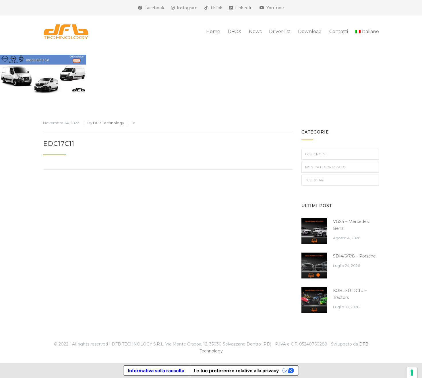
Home (213, 31)
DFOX (234, 31)
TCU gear (314, 180)
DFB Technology (108, 123)
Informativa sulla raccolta (156, 370)
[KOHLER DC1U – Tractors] (314, 300)
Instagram (186, 8)
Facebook (153, 8)
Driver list (280, 31)
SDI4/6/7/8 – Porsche (354, 256)
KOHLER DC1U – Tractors (350, 294)
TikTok (215, 8)
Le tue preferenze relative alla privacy (236, 370)
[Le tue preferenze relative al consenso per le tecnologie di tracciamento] (411, 372)
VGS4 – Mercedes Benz (351, 225)
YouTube (274, 8)
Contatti (338, 31)
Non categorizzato (325, 167)
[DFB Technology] (96, 31)
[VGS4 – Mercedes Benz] (314, 231)
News (255, 31)
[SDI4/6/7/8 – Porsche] (314, 265)
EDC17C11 (58, 144)
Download (310, 31)
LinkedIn (243, 8)
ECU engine (316, 154)
